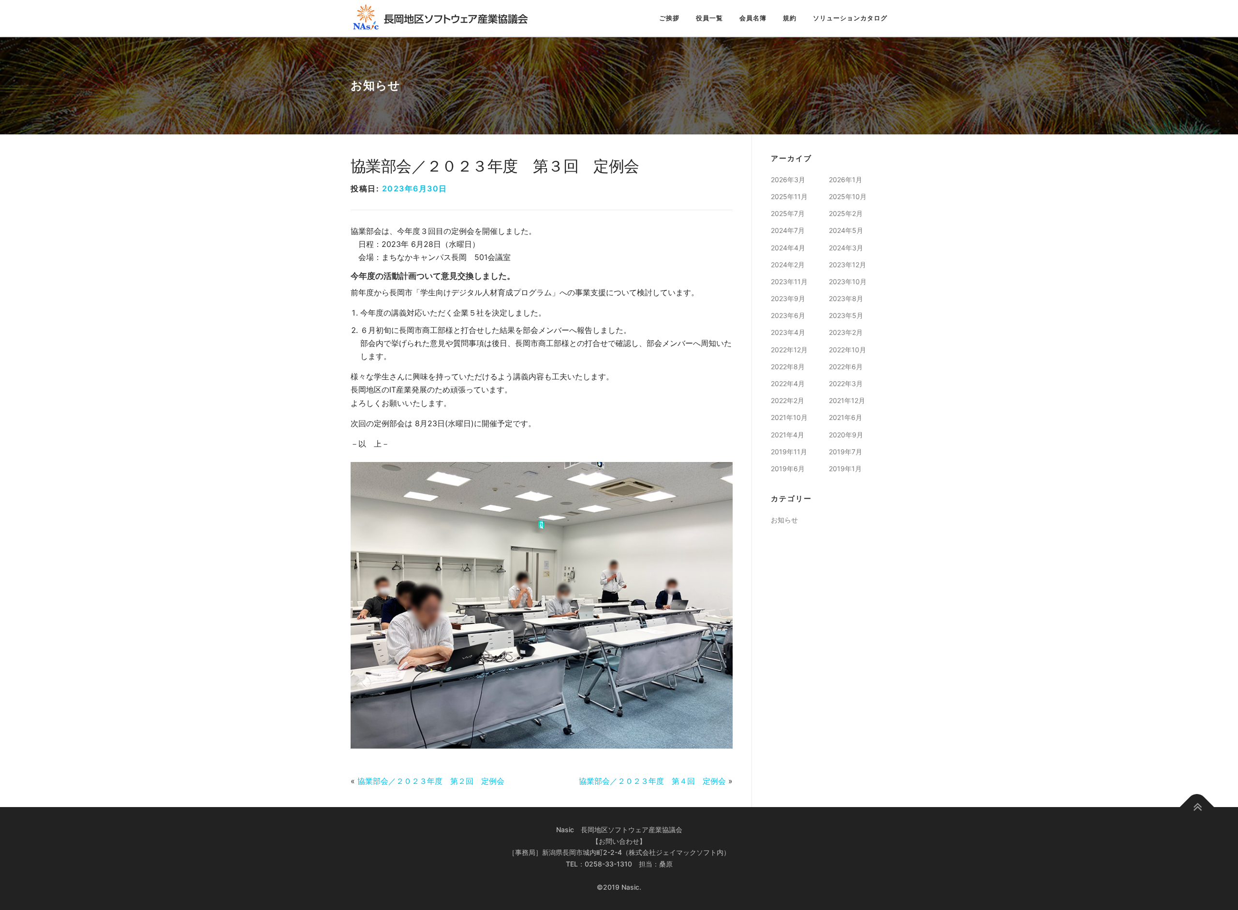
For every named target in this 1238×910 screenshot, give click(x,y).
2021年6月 (845, 417)
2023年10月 (848, 281)
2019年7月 (845, 452)
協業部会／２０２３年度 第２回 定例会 (430, 781)
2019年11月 (789, 452)
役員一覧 (709, 18)
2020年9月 (846, 435)
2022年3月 (846, 383)
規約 (789, 18)
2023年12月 (847, 264)
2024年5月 (846, 230)
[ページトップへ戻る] (1197, 807)
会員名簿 (752, 18)
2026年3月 (788, 179)
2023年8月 (846, 298)
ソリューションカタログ (850, 18)
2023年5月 (846, 315)
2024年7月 (788, 230)
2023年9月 (788, 298)
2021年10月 (789, 417)
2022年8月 (788, 366)
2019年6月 (788, 468)
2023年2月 (846, 332)
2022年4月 (788, 383)
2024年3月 (846, 248)
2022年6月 (846, 366)
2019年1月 (845, 468)
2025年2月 (846, 213)
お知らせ (784, 520)
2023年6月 (788, 315)
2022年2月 (787, 400)
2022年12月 (789, 350)
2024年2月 (788, 264)
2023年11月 (789, 281)
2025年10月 (848, 196)
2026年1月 (845, 179)
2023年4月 (788, 332)
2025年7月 (788, 213)
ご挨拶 (669, 18)
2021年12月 (847, 400)
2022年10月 (847, 350)
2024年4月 (788, 248)
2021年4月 (787, 435)
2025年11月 (789, 196)
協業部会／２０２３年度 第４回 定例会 (652, 781)
